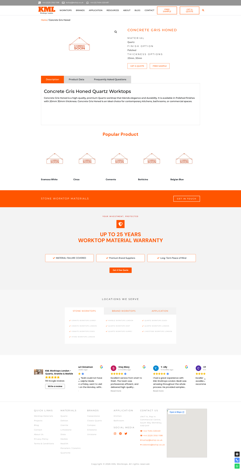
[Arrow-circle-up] (237, 454)
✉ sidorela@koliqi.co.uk (152, 445)
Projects (38, 420)
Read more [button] (87, 391)
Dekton (64, 420)
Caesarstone (93, 416)
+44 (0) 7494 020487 (99, 2)
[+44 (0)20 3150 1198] (39, 2)
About (126, 10)
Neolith (64, 443)
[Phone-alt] (237, 460)
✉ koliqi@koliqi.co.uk (151, 440)
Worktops (66, 10)
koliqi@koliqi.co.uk (74, 2)
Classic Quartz (94, 420)
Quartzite (65, 453)
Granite (64, 425)
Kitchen (118, 416)
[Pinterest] (120, 433)
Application (95, 10)
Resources (113, 10)
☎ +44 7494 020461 (150, 431)
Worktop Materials (43, 416)
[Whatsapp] (237, 466)
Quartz (64, 416)
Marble (64, 439)
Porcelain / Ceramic (71, 448)
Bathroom (119, 420)
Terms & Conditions (44, 443)
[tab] (52, 79)
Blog (137, 10)
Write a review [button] (55, 386)
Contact (149, 10)
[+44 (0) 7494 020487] (87, 2)
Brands (80, 10)
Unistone (92, 434)
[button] (115, 31)
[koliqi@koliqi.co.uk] (63, 2)
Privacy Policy (41, 439)
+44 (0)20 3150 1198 (50, 2)
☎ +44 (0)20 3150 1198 (151, 435)
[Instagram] (115, 433)
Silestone (92, 430)
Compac (91, 425)
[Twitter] (126, 433)
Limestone (66, 430)
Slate (63, 434)
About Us (38, 434)
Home (44, 20)
